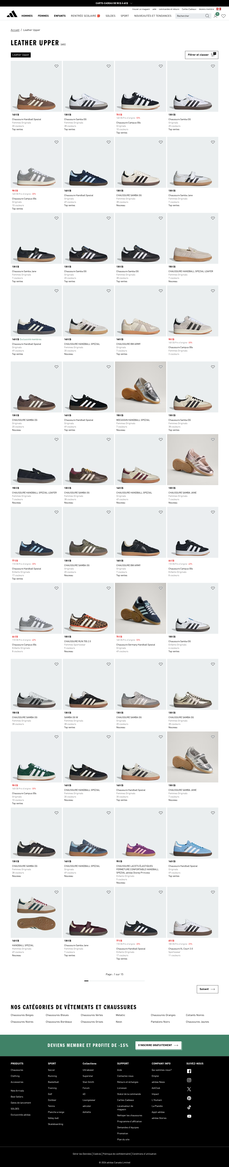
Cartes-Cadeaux (189, 9)
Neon (119, 1022)
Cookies (97, 1154)
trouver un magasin (141, 9)
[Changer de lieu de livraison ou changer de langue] (218, 9)
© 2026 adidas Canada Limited (114, 1162)
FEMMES (43, 16)
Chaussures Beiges (22, 1015)
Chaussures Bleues (57, 1015)
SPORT (125, 16)
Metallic (120, 1015)
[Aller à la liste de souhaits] (223, 16)
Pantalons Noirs (160, 1022)
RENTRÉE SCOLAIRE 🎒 (85, 16)
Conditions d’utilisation (144, 1154)
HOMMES (27, 16)
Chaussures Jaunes (197, 1022)
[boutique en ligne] (12, 14)
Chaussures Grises (92, 1022)
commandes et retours (169, 9)
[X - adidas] (202, 1089)
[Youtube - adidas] (202, 1116)
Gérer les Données (82, 1154)
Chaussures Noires (22, 1022)
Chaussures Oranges (163, 1015)
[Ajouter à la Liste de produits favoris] (56, 66)
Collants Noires (195, 1015)
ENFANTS (60, 16)
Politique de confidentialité (117, 1154)
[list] (98, 55)
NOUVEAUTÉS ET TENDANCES (152, 16)
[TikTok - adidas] (202, 1107)
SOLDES (110, 16)
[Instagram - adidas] (202, 1080)
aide (154, 9)
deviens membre (206, 9)
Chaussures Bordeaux (59, 1022)
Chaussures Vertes (92, 1015)
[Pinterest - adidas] (202, 1098)
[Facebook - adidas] (202, 1071)
